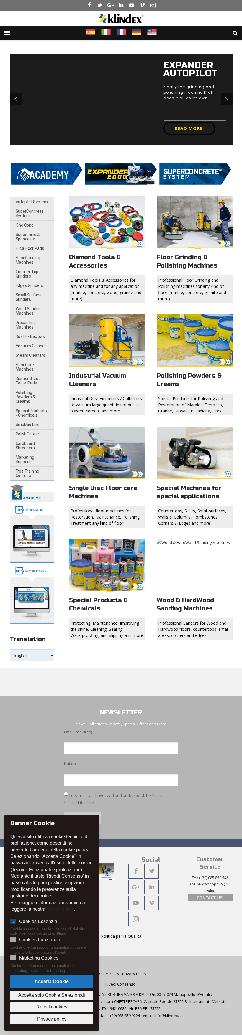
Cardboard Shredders (25, 445)
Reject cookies (51, 1006)
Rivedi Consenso (120, 984)
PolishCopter (27, 434)
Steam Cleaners (30, 355)
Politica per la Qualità (121, 936)
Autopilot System (32, 201)
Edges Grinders (29, 285)
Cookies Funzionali (39, 939)
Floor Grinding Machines (28, 260)
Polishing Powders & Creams (25, 397)
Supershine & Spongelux (28, 236)
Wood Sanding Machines (29, 311)
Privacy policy (51, 1018)
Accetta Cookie (52, 981)
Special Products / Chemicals (31, 412)
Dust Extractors (30, 336)
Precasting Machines (26, 324)
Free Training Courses (27, 473)
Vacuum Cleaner (31, 346)
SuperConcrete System (30, 213)
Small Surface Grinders (29, 297)
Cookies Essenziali (39, 921)
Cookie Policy (107, 973)
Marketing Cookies (38, 957)
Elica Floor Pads (30, 248)
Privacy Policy (134, 973)
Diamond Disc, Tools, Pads (29, 380)
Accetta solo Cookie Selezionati (51, 995)
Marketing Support (25, 459)
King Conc (25, 225)
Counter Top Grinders (27, 273)
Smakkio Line (28, 424)
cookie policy (60, 909)
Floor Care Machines (25, 367)
